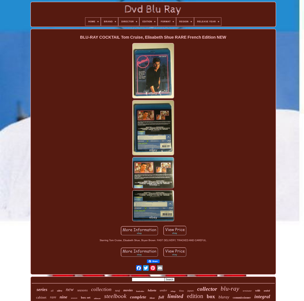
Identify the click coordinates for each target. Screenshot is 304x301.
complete (138, 297)
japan (190, 290)
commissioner (242, 297)
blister (152, 298)
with (257, 290)
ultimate (97, 298)
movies (128, 290)
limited (175, 296)
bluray (223, 297)
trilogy (173, 291)
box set (85, 297)
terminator (247, 291)
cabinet (41, 297)
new (70, 289)
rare (53, 297)
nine (63, 297)
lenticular (140, 291)
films (181, 290)
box (211, 296)
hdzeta (152, 290)
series (42, 289)
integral (262, 296)
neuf (117, 290)
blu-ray (230, 288)
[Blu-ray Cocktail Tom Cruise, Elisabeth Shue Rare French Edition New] (153, 71)
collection (101, 289)
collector (207, 289)
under (163, 290)
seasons (82, 290)
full (161, 297)
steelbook (115, 296)
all (52, 290)
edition (195, 296)
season (74, 298)
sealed (267, 290)
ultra (59, 290)
